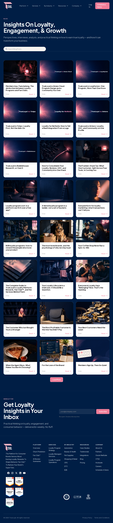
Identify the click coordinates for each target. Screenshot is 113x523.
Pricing (82, 463)
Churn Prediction (39, 452)
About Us (99, 448)
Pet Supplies (68, 455)
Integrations (84, 455)
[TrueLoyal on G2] (10, 481)
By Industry (69, 444)
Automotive (68, 448)
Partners (99, 452)
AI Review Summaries (37, 460)
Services (52, 444)
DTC (66, 466)
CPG (66, 463)
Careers (98, 466)
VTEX (98, 459)
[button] (25, 6)
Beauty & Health (70, 452)
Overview (36, 448)
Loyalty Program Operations (54, 461)
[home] (9, 5)
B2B (65, 470)
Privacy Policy (87, 518)
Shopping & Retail (70, 459)
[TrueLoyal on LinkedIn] (20, 473)
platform (37, 444)
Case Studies (85, 448)
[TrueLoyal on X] (16, 473)
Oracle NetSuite (101, 455)
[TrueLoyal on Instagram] (12, 473)
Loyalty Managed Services (55, 455)
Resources (84, 444)
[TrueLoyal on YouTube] (24, 473)
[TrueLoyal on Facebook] (8, 473)
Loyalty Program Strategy (54, 449)
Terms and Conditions (101, 518)
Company (99, 444)
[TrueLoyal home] (11, 447)
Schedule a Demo (101, 6)
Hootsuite (99, 463)
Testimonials (84, 452)
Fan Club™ (36, 455)
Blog (81, 459)
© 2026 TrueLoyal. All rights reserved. (17, 518)
